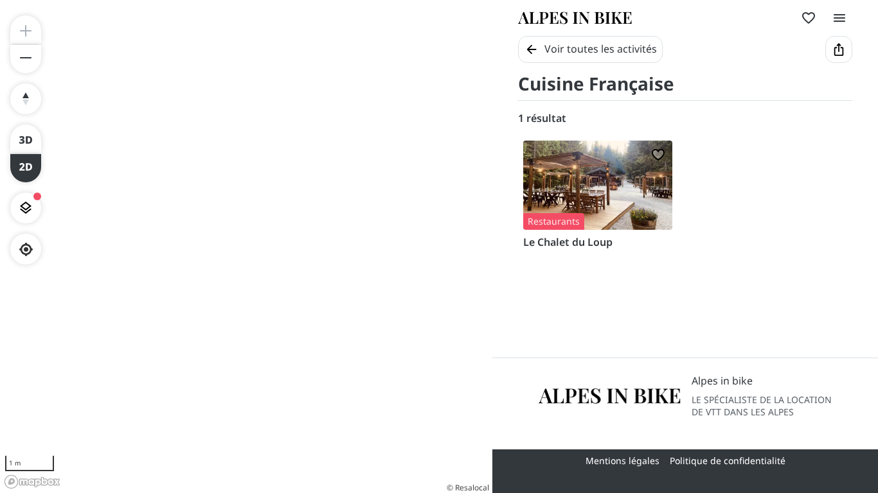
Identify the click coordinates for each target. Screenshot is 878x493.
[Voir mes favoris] (808, 18)
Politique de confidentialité (727, 460)
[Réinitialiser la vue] (25, 98)
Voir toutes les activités (600, 49)
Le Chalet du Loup (568, 242)
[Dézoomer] (25, 59)
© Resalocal (468, 487)
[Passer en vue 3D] (25, 139)
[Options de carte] (25, 208)
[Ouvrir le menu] (839, 18)
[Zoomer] (25, 29)
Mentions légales (622, 460)
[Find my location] (26, 249)
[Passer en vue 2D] (25, 168)
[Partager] (838, 49)
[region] (246, 246)
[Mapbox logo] (32, 481)
